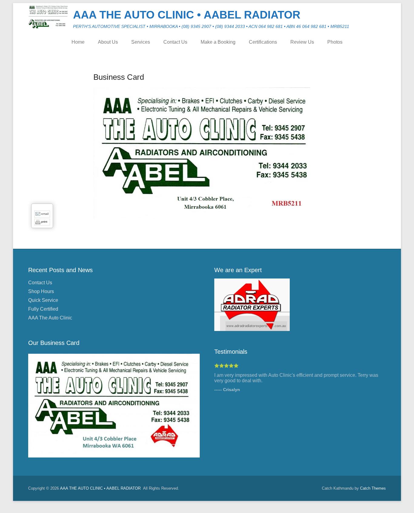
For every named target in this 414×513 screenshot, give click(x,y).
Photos (334, 42)
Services (140, 42)
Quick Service (43, 300)
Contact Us (175, 42)
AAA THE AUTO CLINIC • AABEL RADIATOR (186, 14)
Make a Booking (218, 42)
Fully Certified (43, 309)
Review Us (302, 42)
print (44, 221)
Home (78, 42)
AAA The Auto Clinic (50, 317)
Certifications (263, 42)
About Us (108, 42)
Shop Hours (41, 291)
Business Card (118, 77)
